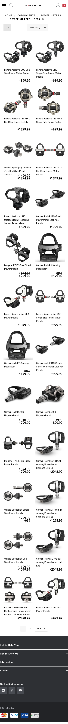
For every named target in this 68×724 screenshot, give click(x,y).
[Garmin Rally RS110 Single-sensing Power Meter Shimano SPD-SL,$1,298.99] (50, 492)
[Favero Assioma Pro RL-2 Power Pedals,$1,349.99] (18, 296)
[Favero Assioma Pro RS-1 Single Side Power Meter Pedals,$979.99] (50, 296)
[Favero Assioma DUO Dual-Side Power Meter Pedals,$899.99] (18, 52)
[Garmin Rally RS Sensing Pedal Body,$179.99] (18, 345)
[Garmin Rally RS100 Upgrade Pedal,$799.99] (18, 394)
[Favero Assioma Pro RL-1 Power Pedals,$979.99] (50, 589)
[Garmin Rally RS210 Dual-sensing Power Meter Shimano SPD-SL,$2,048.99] (50, 443)
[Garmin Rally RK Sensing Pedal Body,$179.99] (50, 247)
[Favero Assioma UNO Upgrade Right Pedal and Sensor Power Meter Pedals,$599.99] (18, 198)
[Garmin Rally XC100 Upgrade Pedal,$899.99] (50, 394)
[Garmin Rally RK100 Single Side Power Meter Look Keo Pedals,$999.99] (50, 345)
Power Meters (51, 15)
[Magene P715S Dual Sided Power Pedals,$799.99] (18, 247)
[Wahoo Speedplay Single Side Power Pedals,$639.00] (18, 492)
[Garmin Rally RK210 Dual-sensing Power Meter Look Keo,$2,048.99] (50, 540)
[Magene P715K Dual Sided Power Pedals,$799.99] (18, 443)
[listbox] (37, 27)
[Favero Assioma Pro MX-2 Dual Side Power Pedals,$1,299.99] (18, 100)
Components (27, 15)
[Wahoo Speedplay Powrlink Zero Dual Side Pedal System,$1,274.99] (18, 149)
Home (8, 15)
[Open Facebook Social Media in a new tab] (12, 690)
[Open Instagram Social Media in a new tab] (3, 690)
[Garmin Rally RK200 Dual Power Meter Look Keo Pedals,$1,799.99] (50, 198)
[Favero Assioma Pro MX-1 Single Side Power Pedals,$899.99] (50, 100)
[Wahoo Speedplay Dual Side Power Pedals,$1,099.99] (18, 540)
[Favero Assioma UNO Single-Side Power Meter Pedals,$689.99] (50, 52)
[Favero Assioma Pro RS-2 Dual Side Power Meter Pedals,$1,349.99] (50, 149)
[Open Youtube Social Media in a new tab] (20, 690)
